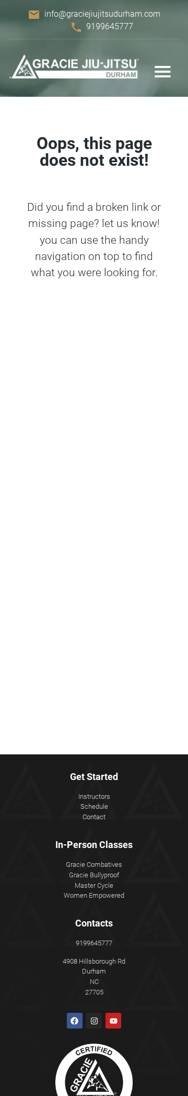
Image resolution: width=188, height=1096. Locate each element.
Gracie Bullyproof (94, 875)
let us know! (131, 223)
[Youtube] (113, 1021)
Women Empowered (94, 895)
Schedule (94, 806)
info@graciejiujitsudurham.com (102, 14)
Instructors (94, 796)
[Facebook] (75, 1021)
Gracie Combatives (94, 864)
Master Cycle (94, 885)
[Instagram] (94, 1021)
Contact (94, 817)
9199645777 (109, 26)
